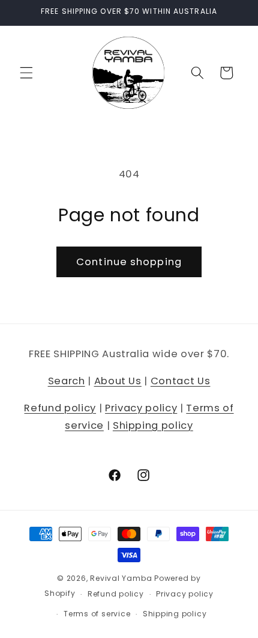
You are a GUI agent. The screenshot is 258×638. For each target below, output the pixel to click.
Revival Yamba (121, 578)
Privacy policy (141, 408)
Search (66, 381)
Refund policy (60, 408)
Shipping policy (153, 425)
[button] (26, 72)
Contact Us (181, 381)
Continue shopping (129, 262)
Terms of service (97, 614)
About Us (118, 381)
